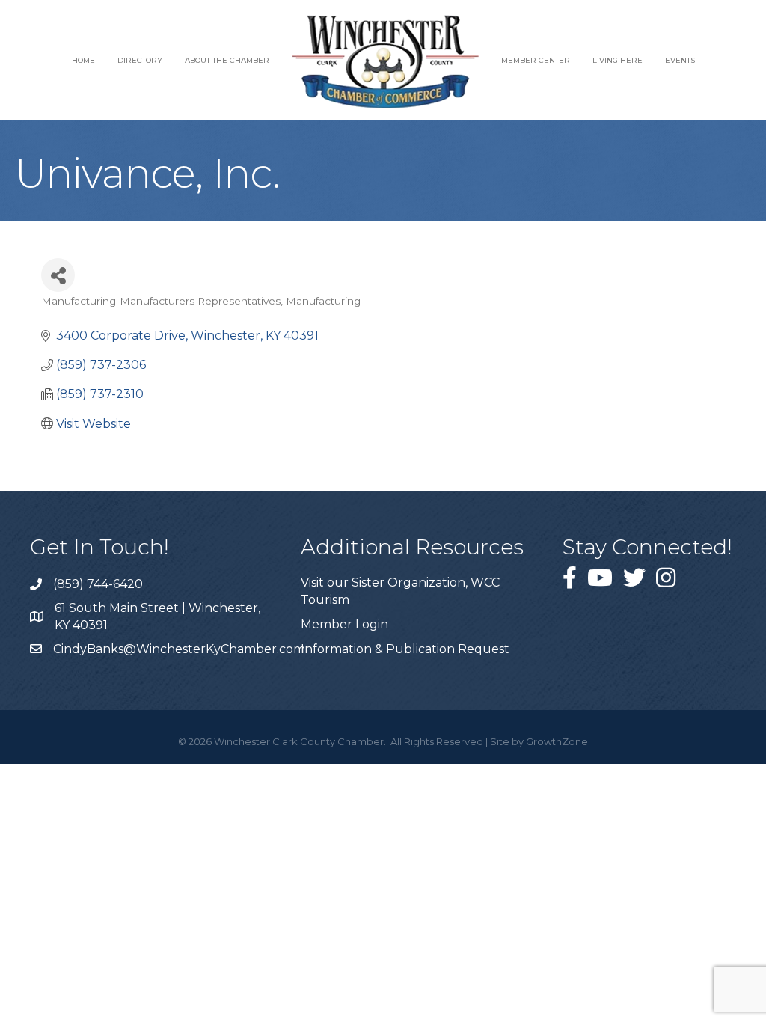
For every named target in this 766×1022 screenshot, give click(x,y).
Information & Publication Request (405, 649)
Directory (139, 60)
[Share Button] (58, 275)
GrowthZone (557, 741)
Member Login (344, 624)
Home (83, 60)
